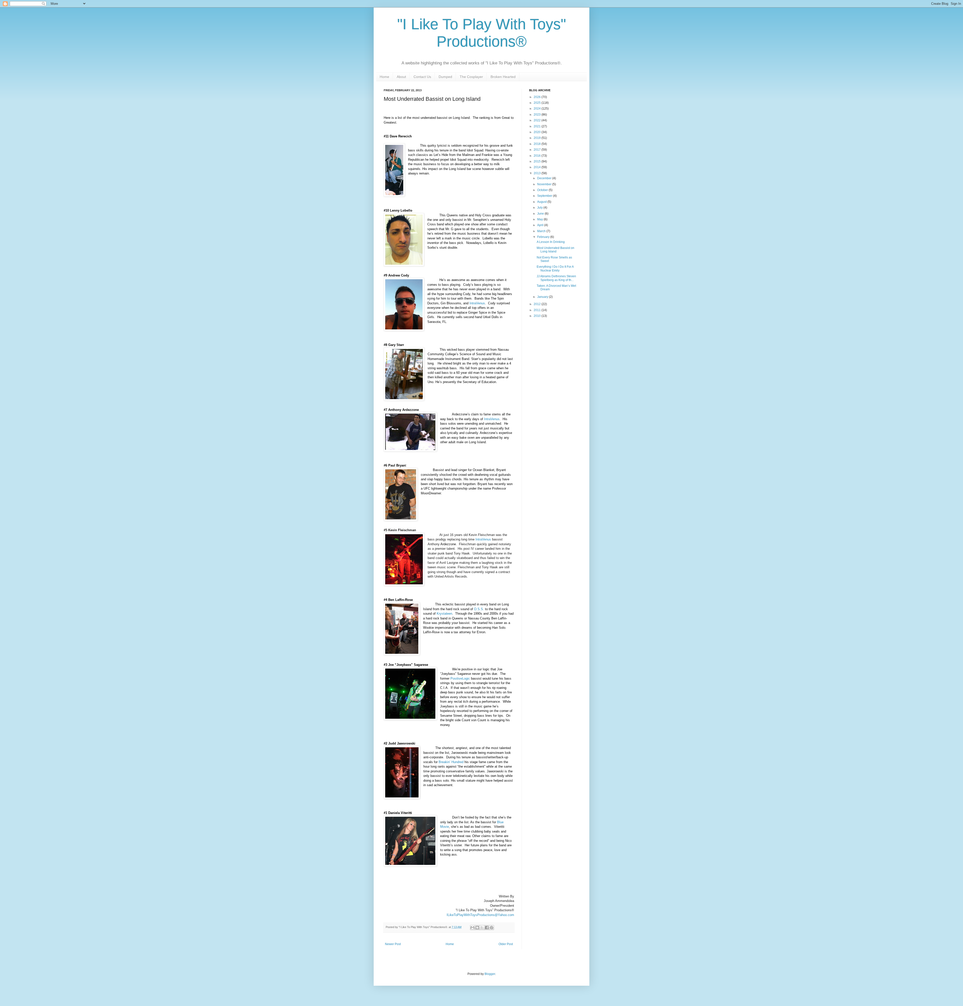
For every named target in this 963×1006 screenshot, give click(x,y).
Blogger (490, 974)
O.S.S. (479, 609)
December (544, 178)
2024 (537, 108)
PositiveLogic (460, 678)
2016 (537, 155)
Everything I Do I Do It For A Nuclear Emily (555, 268)
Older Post (506, 944)
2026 (537, 97)
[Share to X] (482, 927)
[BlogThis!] (477, 927)
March (541, 231)
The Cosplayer (471, 77)
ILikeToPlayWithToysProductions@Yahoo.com (480, 915)
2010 (537, 316)
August (542, 202)
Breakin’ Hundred (451, 762)
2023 (537, 114)
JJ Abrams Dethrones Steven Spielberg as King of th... (556, 278)
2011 (537, 310)
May (540, 219)
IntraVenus (477, 303)
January (543, 297)
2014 (537, 167)
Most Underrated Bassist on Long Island (555, 249)
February (543, 237)
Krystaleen (444, 613)
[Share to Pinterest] (491, 927)
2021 (537, 126)
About (401, 77)
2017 (537, 149)
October (543, 190)
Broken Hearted (503, 77)
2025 (537, 103)
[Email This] (472, 927)
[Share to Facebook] (486, 927)
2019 (537, 138)
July (540, 207)
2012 (537, 304)
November (544, 184)
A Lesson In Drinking (551, 242)
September (545, 196)
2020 (537, 132)
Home (384, 77)
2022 (537, 120)
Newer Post (393, 944)
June (541, 213)
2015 (537, 161)
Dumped (445, 77)
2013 (537, 173)
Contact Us (422, 77)
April (540, 225)
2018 (537, 144)
